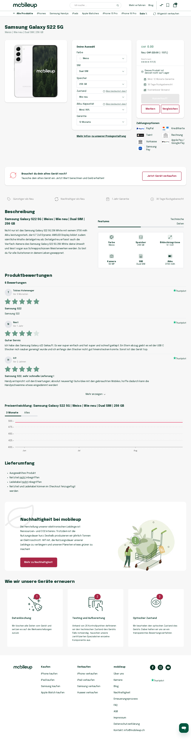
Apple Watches (90, 13)
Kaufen (45, 667)
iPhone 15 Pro (110, 13)
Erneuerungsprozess (126, 699)
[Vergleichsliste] (161, 5)
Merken (150, 109)
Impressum (120, 717)
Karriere (118, 680)
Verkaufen (84, 667)
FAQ (116, 705)
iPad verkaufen (86, 680)
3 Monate (12, 412)
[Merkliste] (168, 5)
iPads (75, 13)
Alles (27, 412)
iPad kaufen (47, 680)
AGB (116, 711)
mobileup (120, 667)
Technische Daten (177, 221)
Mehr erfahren (137, 5)
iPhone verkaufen (87, 674)
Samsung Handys (59, 13)
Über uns (119, 674)
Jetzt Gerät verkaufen (161, 176)
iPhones (41, 13)
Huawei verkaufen (87, 692)
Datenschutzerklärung (127, 724)
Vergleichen (170, 109)
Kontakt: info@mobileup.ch (129, 730)
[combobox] (95, 5)
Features (103, 221)
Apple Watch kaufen (52, 692)
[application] (95, 437)
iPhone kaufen (49, 674)
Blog (150, 5)
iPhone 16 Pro (129, 13)
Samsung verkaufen (88, 686)
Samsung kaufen (50, 686)
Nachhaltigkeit (122, 692)
